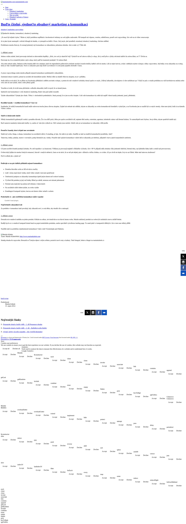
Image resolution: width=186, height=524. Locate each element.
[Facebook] (98, 312)
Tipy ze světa (13, 15)
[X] (87, 312)
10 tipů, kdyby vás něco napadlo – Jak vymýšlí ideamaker (22, 332)
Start (6, 7)
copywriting (19, 29)
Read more (179, 349)
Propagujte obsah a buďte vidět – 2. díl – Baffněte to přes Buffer (25, 328)
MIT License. (46, 337)
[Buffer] (93, 312)
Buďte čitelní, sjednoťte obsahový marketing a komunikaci (44, 24)
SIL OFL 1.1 (74, 337)
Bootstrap (4, 337)
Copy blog (8, 9)
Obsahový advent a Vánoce (18, 17)
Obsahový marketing (16, 11)
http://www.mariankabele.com (30, 236)
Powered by (11, 339)
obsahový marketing (8, 29)
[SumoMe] (104, 312)
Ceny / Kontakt (10, 19)
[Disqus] (93, 270)
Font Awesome (54, 337)
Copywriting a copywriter (18, 13)
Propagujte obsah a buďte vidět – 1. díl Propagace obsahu (22, 324)
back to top (4, 298)
